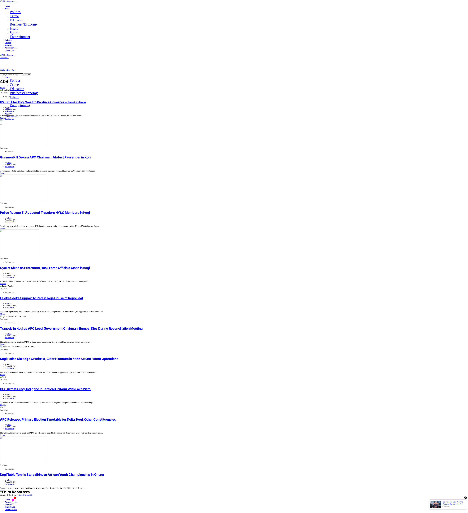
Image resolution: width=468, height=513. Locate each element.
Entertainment (20, 37)
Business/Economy (24, 24)
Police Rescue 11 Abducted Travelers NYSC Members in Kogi (45, 213)
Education (17, 20)
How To (8, 43)
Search (27, 75)
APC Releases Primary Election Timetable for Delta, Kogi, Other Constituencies (58, 419)
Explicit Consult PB (25, 495)
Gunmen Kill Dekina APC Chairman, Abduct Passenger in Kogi (45, 157)
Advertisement (11, 48)
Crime (14, 16)
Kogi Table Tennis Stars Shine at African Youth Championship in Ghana (52, 474)
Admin (9, 108)
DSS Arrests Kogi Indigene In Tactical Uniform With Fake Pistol (45, 389)
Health (14, 28)
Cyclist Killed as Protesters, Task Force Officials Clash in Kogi (45, 268)
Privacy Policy (11, 510)
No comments (9, 111)
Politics (15, 12)
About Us (9, 45)
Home (7, 6)
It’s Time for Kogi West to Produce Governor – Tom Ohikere (43, 102)
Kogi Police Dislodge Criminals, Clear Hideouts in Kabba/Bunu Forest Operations (59, 359)
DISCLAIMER (10, 507)
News (7, 8)
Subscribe (3, 58)
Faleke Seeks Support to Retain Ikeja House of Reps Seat (41, 298)
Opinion (8, 40)
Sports (14, 33)
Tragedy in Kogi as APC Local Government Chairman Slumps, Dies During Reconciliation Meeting (71, 328)
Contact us (9, 50)
